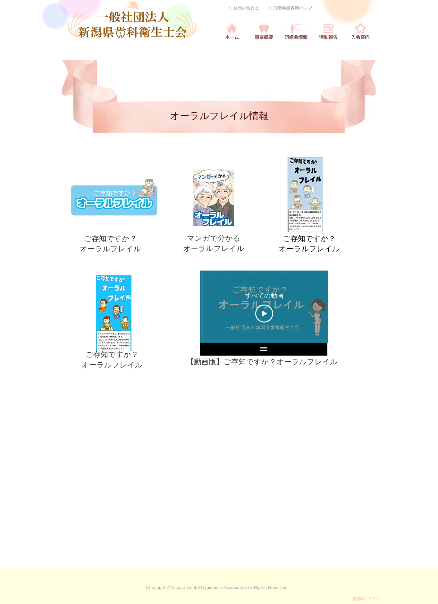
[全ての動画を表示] (264, 349)
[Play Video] (264, 314)
